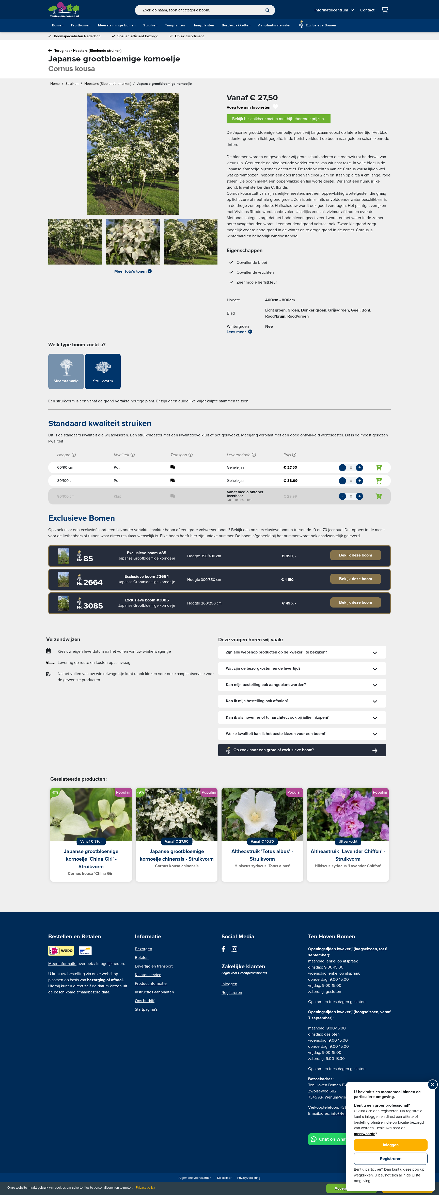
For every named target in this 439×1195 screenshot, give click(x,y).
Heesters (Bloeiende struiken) (107, 83)
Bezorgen (143, 949)
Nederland (77, 36)
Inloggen (229, 984)
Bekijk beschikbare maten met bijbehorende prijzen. (278, 118)
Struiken (150, 25)
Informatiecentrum (331, 10)
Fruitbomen (80, 25)
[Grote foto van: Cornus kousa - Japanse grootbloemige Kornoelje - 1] (75, 244)
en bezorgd (137, 36)
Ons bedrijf (144, 1000)
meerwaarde (364, 1134)
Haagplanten (203, 25)
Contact (367, 10)
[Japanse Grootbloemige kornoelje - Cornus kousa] (63, 556)
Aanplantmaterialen (274, 25)
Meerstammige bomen (117, 25)
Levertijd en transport (154, 966)
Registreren (232, 992)
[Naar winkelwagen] (386, 10)
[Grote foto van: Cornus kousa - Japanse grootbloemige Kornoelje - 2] (133, 244)
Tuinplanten (175, 25)
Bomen (58, 25)
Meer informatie (62, 963)
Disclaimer (224, 1178)
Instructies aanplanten (154, 992)
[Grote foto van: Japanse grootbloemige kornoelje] (132, 154)
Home (55, 83)
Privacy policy (145, 1188)
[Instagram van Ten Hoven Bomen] (237, 950)
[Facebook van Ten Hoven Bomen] (227, 950)
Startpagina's (146, 1009)
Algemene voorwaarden (195, 1178)
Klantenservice (148, 974)
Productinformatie (151, 983)
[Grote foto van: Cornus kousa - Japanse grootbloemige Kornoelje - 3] (191, 244)
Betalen (142, 957)
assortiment (189, 36)
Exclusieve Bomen (320, 25)
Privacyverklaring (248, 1178)
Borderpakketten (236, 25)
